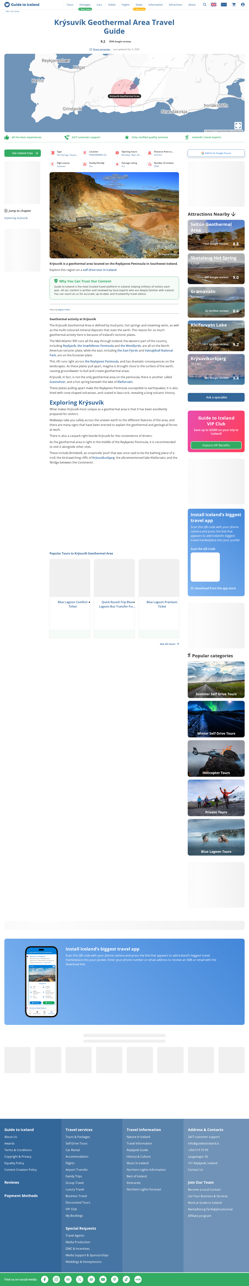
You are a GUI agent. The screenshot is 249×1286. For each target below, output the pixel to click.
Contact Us (195, 1169)
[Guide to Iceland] (21, 4)
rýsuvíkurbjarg (104, 458)
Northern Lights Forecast (144, 1189)
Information (156, 4)
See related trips (22, 153)
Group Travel (75, 1183)
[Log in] (243, 4)
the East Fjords (127, 350)
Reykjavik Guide (137, 1150)
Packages (85, 4)
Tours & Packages (78, 1137)
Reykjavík (69, 346)
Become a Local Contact (204, 1189)
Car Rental (73, 1150)
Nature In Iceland (138, 1137)
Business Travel (76, 1196)
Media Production (78, 1242)
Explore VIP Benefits (216, 445)
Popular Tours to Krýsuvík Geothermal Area (81, 553)
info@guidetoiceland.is (203, 1143)
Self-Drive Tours (76, 1143)
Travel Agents (75, 1235)
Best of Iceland (137, 1176)
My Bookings (74, 1215)
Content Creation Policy (20, 1169)
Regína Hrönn (64, 309)
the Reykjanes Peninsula (101, 361)
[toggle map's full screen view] (238, 125)
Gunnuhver (57, 382)
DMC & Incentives (78, 1248)
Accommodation (77, 1156)
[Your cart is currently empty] (234, 4)
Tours (70, 4)
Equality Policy (14, 1163)
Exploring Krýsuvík (16, 218)
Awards (9, 1143)
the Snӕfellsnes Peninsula (95, 346)
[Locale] (214, 4)
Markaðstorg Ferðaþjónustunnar (210, 1209)
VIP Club (71, 1209)
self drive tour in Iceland (99, 270)
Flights (126, 4)
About (192, 4)
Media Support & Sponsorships (87, 1255)
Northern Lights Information (146, 1169)
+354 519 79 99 (198, 1150)
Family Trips (74, 1176)
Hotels (112, 4)
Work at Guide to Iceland (205, 1202)
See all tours (167, 644)
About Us (10, 1137)
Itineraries (134, 1183)
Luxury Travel (75, 1189)
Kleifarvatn (125, 382)
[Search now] (204, 5)
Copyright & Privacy (17, 1156)
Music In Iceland (138, 1163)
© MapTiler (210, 131)
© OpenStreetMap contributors (228, 131)
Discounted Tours (78, 1202)
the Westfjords (130, 346)
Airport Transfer (77, 1169)
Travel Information (139, 1143)
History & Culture (139, 1156)
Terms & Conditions (18, 1150)
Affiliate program (199, 1216)
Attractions (175, 4)
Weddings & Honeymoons (84, 1262)
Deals (139, 4)
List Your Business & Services (208, 1196)
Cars (99, 4)
